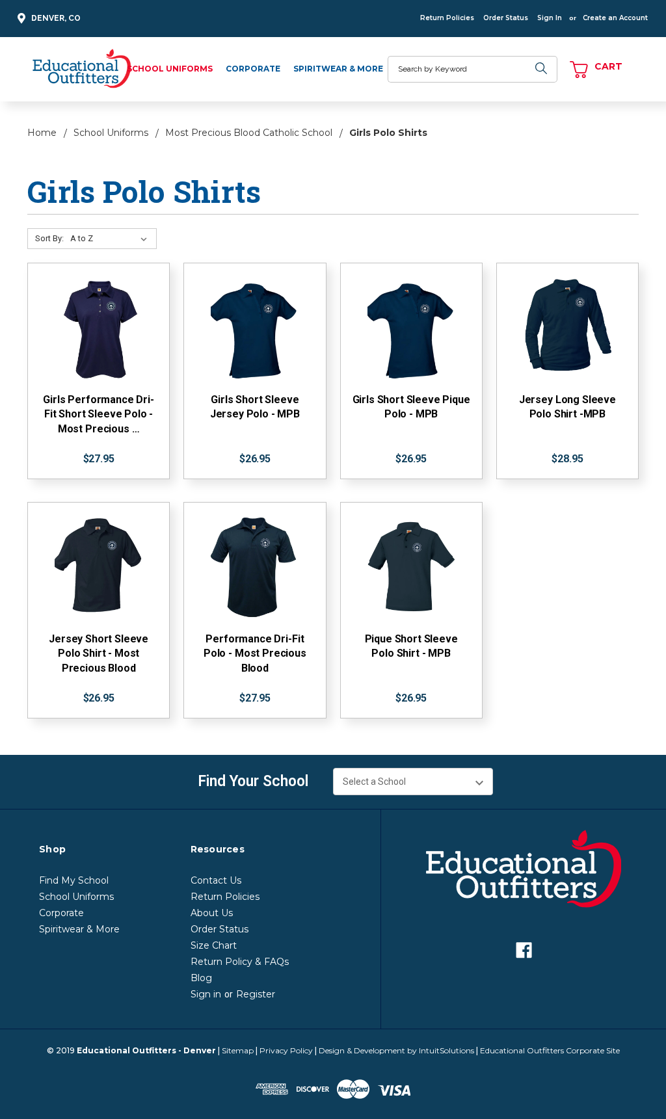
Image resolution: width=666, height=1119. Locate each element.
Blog (201, 978)
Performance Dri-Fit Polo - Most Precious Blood (255, 653)
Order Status (505, 18)
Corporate (253, 68)
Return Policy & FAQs (240, 962)
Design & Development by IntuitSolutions (396, 1050)
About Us (212, 913)
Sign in (206, 994)
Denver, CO (56, 18)
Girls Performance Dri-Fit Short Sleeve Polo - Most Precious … (98, 414)
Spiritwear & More (338, 68)
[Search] (541, 69)
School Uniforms (170, 68)
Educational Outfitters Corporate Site (550, 1050)
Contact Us (216, 880)
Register (255, 994)
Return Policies (447, 18)
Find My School (74, 880)
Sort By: (49, 238)
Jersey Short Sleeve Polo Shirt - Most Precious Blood (98, 653)
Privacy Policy (286, 1050)
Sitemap (238, 1050)
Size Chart (214, 945)
